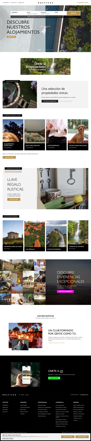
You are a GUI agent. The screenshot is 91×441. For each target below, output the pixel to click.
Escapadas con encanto (60, 426)
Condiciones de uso (77, 418)
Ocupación (43, 12)
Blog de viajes (23, 409)
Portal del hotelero (42, 405)
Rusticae (86, 2)
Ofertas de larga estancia (78, 409)
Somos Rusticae (23, 405)
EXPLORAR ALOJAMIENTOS (50, 101)
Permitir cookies (82, 436)
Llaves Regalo (13, 2)
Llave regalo (5, 409)
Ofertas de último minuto (78, 405)
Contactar (22, 413)
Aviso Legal (71, 432)
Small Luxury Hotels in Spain (62, 424)
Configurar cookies (7, 438)
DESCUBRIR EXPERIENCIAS (65, 291)
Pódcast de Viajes (24, 411)
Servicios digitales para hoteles (44, 413)
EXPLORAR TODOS (9, 157)
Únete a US (5, 411)
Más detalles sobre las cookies (41, 436)
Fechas (28, 12)
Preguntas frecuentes (77, 416)
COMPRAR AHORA (13, 199)
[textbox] (19, 14)
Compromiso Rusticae (25, 407)
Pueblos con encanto (60, 413)
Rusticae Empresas (42, 416)
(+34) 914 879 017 (74, 394)
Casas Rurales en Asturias (61, 419)
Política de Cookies (85, 432)
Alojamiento (14, 12)
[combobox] (19, 14)
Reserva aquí (11, 36)
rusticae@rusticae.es (84, 394)
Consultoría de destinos (43, 411)
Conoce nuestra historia (56, 343)
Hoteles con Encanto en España (62, 411)
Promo (56, 12)
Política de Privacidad (77, 432)
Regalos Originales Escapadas (62, 421)
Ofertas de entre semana (78, 407)
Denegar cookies (67, 436)
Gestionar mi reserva (77, 411)
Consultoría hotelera (42, 409)
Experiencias (21, 2)
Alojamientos (6, 2)
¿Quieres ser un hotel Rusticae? (44, 407)
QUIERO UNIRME (54, 378)
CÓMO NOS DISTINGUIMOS (65, 101)
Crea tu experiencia (60, 405)
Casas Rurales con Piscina (61, 409)
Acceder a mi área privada (78, 413)
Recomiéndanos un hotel (61, 407)
